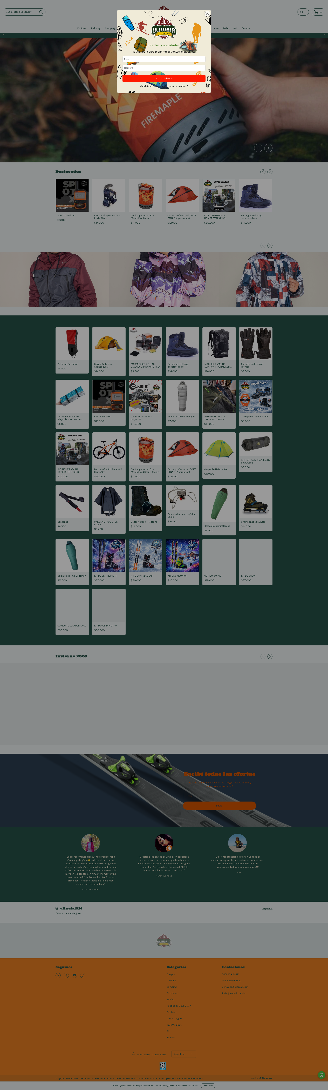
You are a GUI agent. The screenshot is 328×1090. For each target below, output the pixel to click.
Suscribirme (164, 78)
